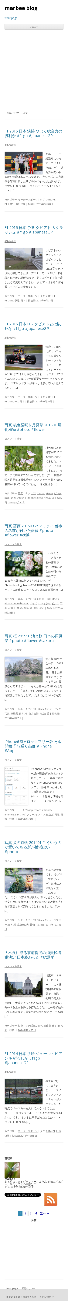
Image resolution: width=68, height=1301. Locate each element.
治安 (22, 924)
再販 (57, 814)
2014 (48, 1131)
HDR (48, 599)
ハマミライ (44, 603)
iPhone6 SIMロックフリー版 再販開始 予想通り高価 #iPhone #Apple (33, 746)
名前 (10, 608)
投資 (20, 1025)
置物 (32, 924)
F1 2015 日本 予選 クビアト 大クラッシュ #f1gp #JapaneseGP (34, 230)
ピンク (57, 493)
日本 (17, 204)
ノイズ (33, 603)
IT (19, 810)
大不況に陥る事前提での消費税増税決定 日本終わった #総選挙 (33, 955)
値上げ (49, 814)
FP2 (17, 401)
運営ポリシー (28, 1288)
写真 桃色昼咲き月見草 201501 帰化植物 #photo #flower (33, 427)
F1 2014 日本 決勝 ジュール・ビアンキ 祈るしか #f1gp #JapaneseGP (33, 1058)
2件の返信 (10, 337)
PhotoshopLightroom (17, 603)
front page (12, 1288)
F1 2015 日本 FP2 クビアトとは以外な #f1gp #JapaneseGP (33, 326)
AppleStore (34, 810)
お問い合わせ (47, 1296)
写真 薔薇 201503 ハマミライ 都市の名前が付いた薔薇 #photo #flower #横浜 (33, 530)
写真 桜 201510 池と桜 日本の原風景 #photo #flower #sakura (33, 638)
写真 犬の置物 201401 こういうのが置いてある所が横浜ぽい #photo (33, 847)
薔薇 (35, 608)
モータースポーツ (28, 199)
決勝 (23, 204)
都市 (41, 608)
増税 (33, 1025)
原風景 (14, 713)
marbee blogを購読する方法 (21, 1296)
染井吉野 (34, 713)
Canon (41, 493)
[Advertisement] (34, 70)
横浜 (26, 608)
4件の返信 (10, 145)
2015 (48, 199)
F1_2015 (9, 204)
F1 (54, 199)
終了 (54, 1025)
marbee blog (21, 8)
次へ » (44, 1213)
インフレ (40, 814)
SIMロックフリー (24, 814)
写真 (20, 493)
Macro (49, 493)
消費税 (47, 1025)
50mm (40, 709)
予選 (17, 300)
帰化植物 (19, 498)
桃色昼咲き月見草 (41, 498)
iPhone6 (9, 814)
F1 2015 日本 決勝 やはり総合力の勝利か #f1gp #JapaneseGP (33, 133)
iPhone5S (47, 810)
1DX (33, 493)
